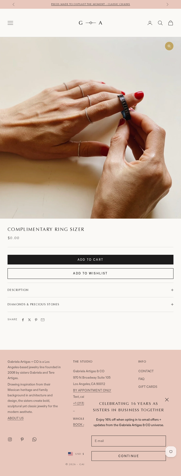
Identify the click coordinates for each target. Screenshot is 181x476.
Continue (128, 456)
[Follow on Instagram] (10, 439)
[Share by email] (43, 320)
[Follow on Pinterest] (22, 439)
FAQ (141, 379)
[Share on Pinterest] (36, 320)
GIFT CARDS (147, 387)
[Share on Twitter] (29, 320)
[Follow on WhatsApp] (34, 439)
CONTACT (146, 371)
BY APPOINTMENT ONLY (92, 390)
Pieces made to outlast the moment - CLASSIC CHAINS (90, 4)
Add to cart (91, 259)
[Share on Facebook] (23, 320)
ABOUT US (16, 418)
